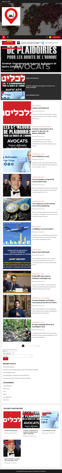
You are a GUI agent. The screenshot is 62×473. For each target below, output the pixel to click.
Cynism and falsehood (32, 77)
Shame (14, 48)
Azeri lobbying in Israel (43, 42)
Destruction (5, 48)
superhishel (11, 70)
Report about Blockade (40, 252)
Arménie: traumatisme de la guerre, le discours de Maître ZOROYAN (23, 42)
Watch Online (56, 37)
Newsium (35, 471)
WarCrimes (19, 48)
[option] (31, 59)
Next (38, 345)
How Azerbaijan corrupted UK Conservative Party (16, 375)
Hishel (7, 27)
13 (35, 345)
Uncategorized (7, 397)
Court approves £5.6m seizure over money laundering (16, 378)
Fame (10, 48)
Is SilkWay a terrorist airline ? (43, 229)
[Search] (47, 37)
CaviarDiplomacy (36, 154)
